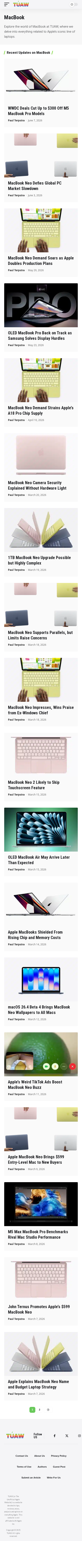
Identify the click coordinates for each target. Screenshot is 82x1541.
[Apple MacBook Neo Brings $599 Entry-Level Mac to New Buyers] (41, 1129)
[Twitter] (66, 1435)
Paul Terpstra (16, 120)
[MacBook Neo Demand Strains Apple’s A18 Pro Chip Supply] (41, 380)
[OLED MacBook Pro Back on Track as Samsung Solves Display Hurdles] (41, 305)
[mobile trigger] (7, 4)
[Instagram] (79, 1435)
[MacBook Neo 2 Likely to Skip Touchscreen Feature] (41, 755)
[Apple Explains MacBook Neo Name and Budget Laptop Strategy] (41, 1354)
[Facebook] (55, 1435)
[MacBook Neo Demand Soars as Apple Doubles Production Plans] (41, 230)
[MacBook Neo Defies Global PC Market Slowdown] (41, 155)
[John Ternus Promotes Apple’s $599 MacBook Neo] (41, 1279)
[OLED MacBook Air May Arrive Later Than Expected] (41, 830)
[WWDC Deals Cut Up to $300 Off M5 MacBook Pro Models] (41, 81)
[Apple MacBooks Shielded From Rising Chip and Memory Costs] (41, 904)
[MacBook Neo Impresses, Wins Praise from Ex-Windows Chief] (41, 680)
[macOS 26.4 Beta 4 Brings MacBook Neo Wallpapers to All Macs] (41, 979)
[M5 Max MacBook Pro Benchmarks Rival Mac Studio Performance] (41, 1204)
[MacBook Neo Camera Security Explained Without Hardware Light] (41, 455)
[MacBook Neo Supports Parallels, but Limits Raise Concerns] (41, 605)
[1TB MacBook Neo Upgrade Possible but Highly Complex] (41, 530)
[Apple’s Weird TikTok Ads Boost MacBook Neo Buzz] (41, 1054)
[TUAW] (21, 4)
